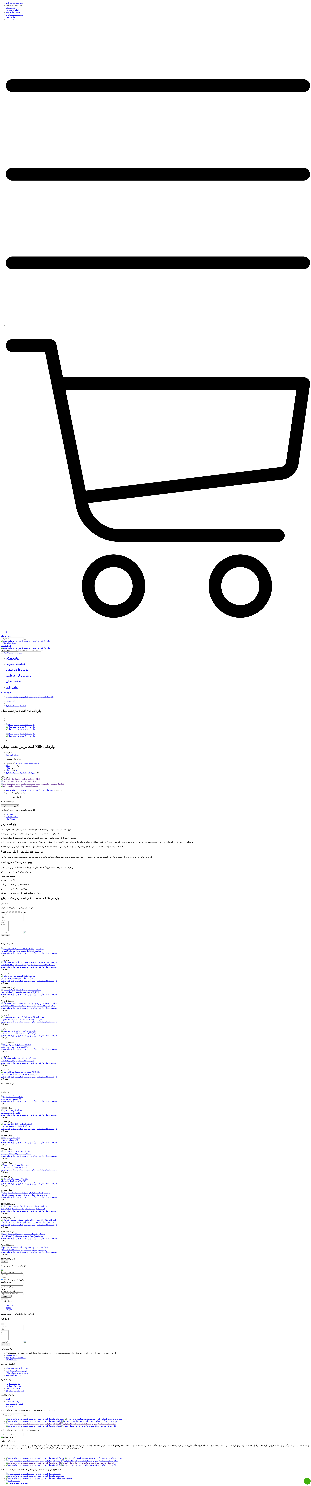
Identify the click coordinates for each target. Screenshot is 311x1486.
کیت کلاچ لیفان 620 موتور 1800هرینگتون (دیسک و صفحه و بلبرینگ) (27, 1222)
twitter (8, 1308)
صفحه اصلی (11, 17)
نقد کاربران (10, 819)
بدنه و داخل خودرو (13, 12)
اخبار (8, 1399)
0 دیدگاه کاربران (12, 755)
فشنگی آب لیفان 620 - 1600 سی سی (16, 1154)
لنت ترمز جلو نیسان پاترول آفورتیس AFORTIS (20, 992)
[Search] (25, 639)
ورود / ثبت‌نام (6, 636)
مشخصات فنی (12, 817)
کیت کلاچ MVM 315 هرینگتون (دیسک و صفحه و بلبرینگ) (23, 1250)
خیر (2, 810)
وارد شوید (19, 3)
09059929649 (11, 1355)
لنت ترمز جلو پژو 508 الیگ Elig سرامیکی (17, 1061)
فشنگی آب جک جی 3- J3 (11, 1099)
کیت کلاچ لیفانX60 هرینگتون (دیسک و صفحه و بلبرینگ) (23, 1209)
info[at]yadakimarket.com (16, 1358)
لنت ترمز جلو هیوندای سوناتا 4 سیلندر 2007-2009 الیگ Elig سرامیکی (28, 965)
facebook (9, 1305)
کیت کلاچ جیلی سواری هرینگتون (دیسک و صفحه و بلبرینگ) (24, 1195)
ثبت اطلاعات (6, 1296)
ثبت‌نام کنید (10, 3)
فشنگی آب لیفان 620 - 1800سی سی (15, 1126)
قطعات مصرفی (12, 10)
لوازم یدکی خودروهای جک (16, 1371)
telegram (9, 1310)
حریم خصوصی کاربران (15, 1391)
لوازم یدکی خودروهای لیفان (17, 1373)
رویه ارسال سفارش (14, 1386)
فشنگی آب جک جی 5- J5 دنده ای (14, 1167)
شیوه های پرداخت (13, 1388)
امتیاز (25, 912)
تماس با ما (10, 19)
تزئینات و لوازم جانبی (14, 15)
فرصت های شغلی (13, 1401)
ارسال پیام (5, 935)
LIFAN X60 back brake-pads (27, 763)
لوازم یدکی (10, 8)
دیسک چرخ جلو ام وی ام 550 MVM (15, 1047)
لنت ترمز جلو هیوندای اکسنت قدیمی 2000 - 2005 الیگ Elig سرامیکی (28, 1006)
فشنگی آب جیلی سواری (10, 1113)
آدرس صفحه (6, 1314)
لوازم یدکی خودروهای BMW (17, 1368)
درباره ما (9, 1406)
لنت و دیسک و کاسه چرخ (16, 773)
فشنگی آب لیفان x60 (9, 1140)
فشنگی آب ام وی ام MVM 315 (13, 1181)
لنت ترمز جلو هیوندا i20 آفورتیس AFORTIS (18, 1033)
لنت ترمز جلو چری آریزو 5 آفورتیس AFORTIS (19, 1074)
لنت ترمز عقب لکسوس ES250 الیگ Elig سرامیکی (21, 951)
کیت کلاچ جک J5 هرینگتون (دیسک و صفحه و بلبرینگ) (22, 1236)
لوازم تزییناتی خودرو (14, 1375)
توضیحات (9, 814)
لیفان (8, 766)
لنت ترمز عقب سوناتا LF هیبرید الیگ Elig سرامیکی (21, 1019)
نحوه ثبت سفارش (13, 1384)
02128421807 (11, 1360)
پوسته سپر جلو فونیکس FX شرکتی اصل (17, 978)
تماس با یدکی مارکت (14, 1404)
